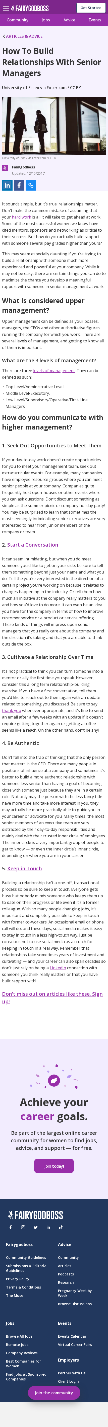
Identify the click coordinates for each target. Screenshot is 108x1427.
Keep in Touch (24, 868)
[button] (7, 185)
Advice (69, 20)
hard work (21, 217)
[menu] (7, 5)
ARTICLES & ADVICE (24, 36)
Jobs (46, 20)
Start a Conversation (32, 544)
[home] (30, 9)
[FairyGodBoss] (35, 1216)
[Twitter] (36, 1227)
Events (95, 20)
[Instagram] (23, 1227)
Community (17, 20)
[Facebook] (11, 1227)
